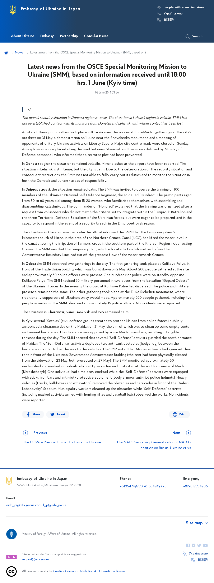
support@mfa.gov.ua (35, 559)
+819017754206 (195, 486)
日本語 (169, 20)
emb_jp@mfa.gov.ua (20, 505)
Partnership (69, 36)
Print (182, 414)
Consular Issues (96, 36)
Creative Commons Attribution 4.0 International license (89, 571)
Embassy (47, 36)
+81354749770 (131, 486)
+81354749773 (155, 486)
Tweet (61, 414)
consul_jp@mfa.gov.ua (50, 505)
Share (36, 414)
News (19, 52)
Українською (173, 13)
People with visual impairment (186, 7)
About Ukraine (22, 36)
